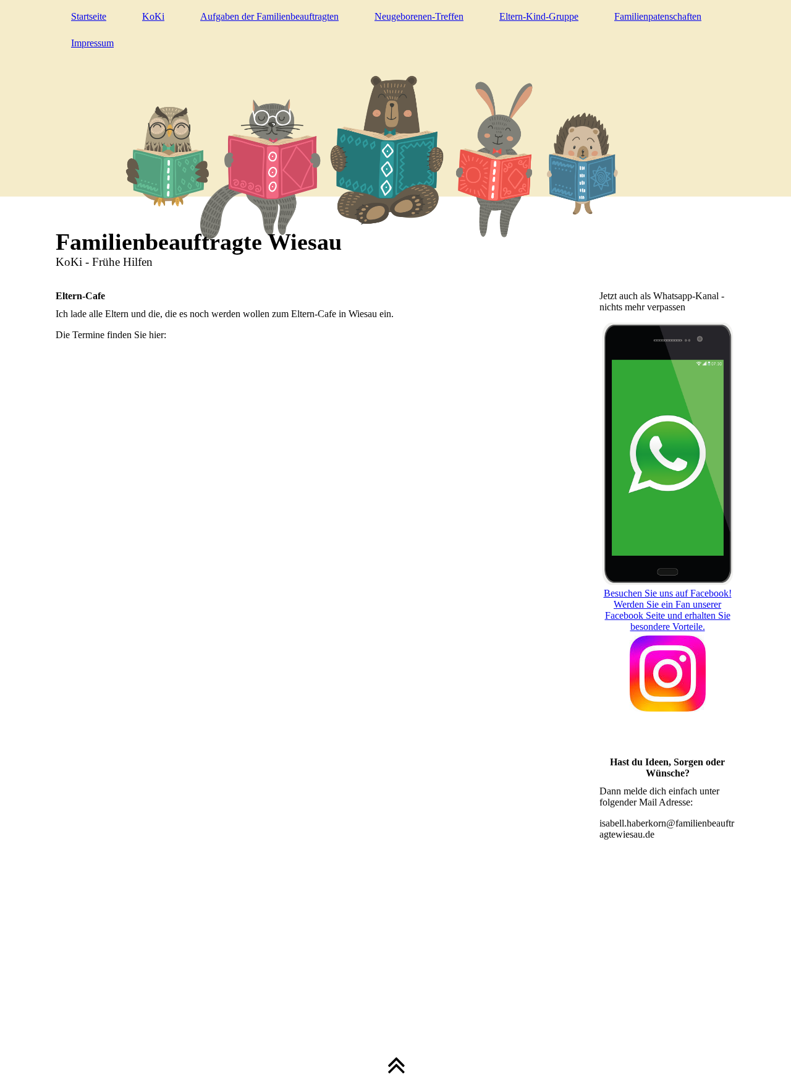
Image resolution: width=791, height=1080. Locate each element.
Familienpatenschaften (657, 16)
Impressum (92, 43)
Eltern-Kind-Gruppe (538, 16)
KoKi (153, 16)
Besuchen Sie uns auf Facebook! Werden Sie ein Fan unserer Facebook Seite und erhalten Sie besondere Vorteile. (668, 610)
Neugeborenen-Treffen (418, 16)
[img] (395, 139)
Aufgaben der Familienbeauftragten (269, 16)
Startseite (88, 16)
